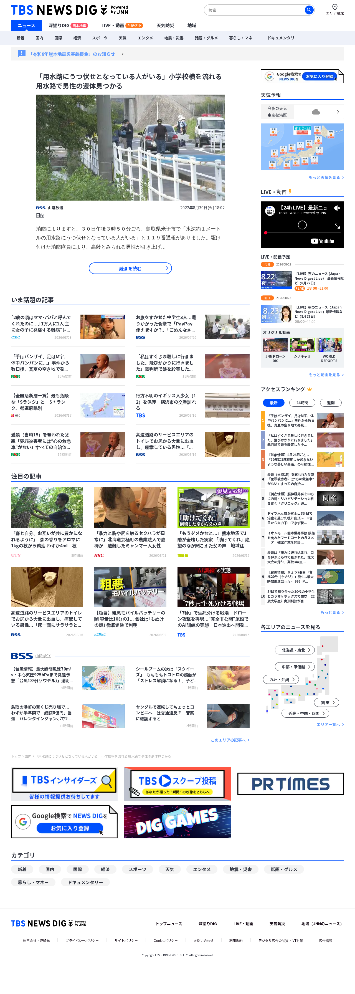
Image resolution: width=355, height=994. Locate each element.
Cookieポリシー (166, 940)
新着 (20, 38)
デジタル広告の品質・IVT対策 (280, 940)
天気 (122, 38)
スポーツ (100, 38)
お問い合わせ (204, 940)
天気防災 (165, 25)
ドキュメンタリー (282, 38)
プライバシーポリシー (82, 940)
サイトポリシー (126, 940)
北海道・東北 (293, 650)
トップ (16, 756)
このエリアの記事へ (228, 740)
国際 (58, 38)
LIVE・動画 (121, 25)
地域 (191, 25)
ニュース (26, 25)
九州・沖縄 (279, 679)
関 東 (325, 702)
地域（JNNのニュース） (322, 923)
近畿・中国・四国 (304, 713)
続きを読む (130, 268)
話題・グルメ (206, 38)
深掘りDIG (67, 25)
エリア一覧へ (328, 724)
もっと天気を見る (324, 177)
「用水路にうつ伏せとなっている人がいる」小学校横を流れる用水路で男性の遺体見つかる (103, 756)
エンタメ (145, 38)
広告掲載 (325, 940)
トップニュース (168, 923)
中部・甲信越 (293, 666)
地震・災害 (174, 38)
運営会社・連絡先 (36, 940)
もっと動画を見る (324, 374)
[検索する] (309, 10)
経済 (77, 38)
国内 (39, 38)
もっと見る (330, 612)
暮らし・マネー (242, 38)
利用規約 (236, 940)
